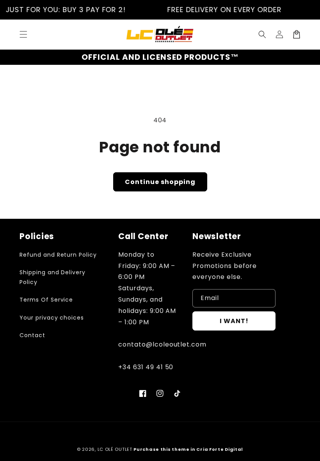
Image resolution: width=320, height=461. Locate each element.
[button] (23, 34)
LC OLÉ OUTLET (115, 449)
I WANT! (234, 320)
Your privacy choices (52, 318)
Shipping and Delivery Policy (52, 277)
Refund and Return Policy (58, 255)
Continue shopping (160, 181)
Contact (32, 335)
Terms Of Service (46, 300)
